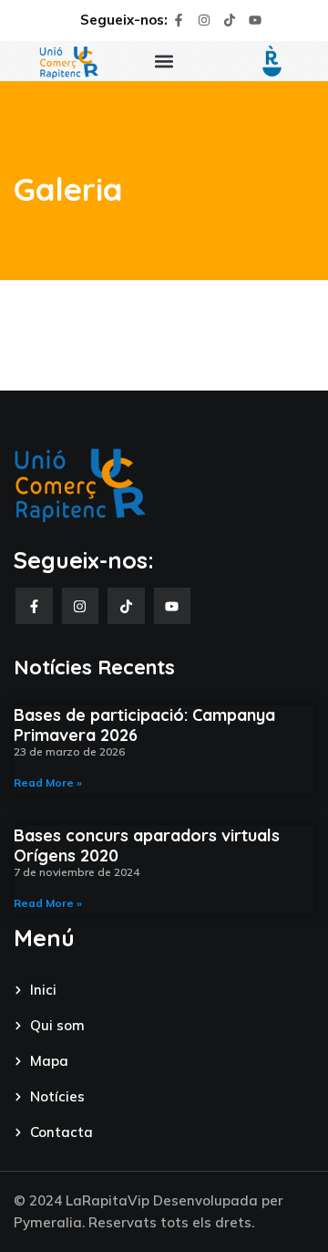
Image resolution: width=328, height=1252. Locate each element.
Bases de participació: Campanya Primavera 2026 (144, 725)
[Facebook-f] (178, 20)
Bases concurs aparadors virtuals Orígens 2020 (147, 845)
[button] (164, 62)
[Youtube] (255, 20)
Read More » (48, 782)
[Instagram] (204, 20)
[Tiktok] (229, 20)
